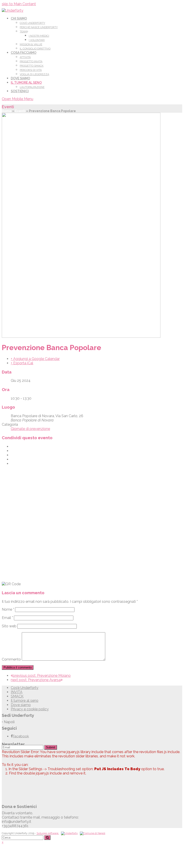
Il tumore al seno (24, 700)
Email (7, 618)
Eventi (20, 111)
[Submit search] (47, 837)
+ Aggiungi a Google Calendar (35, 359)
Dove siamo (21, 705)
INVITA (16, 692)
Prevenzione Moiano (42, 675)
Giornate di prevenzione (30, 429)
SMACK (17, 696)
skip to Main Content (19, 4)
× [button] (2, 842)
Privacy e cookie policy (30, 709)
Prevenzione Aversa (36, 680)
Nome (8, 609)
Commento (11, 659)
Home (6, 111)
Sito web (9, 626)
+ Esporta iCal (22, 363)
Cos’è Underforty (24, 688)
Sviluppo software (48, 833)
